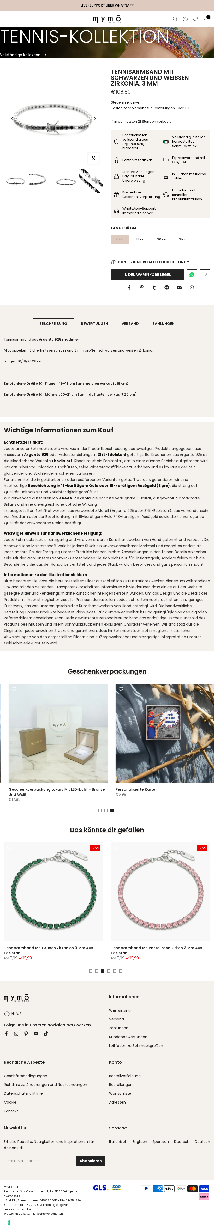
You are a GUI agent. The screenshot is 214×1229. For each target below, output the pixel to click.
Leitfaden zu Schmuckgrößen (136, 1045)
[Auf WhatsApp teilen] (191, 287)
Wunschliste (120, 1093)
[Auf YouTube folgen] (36, 1034)
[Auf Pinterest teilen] (141, 287)
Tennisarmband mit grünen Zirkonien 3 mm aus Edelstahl (48, 950)
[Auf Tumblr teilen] (154, 287)
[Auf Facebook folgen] (6, 1034)
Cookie (10, 1102)
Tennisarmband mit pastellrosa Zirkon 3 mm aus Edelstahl (156, 950)
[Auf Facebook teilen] (129, 287)
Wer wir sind (120, 1010)
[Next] (94, 118)
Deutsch (181, 1141)
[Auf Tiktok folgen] (46, 1034)
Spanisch (160, 1141)
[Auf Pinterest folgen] (26, 1034)
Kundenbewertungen (128, 1036)
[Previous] (12, 118)
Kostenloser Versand (129, 108)
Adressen (117, 1102)
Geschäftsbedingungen (25, 1076)
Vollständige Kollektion (20, 55)
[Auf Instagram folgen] (16, 1034)
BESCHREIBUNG (53, 323)
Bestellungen (121, 1084)
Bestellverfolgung (125, 1076)
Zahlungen (118, 1028)
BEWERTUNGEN (94, 323)
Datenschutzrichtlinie (23, 1093)
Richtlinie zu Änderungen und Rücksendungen (45, 1084)
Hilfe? (16, 1013)
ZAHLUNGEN (163, 323)
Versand (116, 1019)
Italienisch (118, 1141)
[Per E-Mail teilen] (179, 287)
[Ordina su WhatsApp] (192, 274)
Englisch (140, 1141)
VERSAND (130, 323)
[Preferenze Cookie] (9, 1222)
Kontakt (11, 1111)
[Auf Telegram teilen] (166, 287)
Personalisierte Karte (131, 789)
